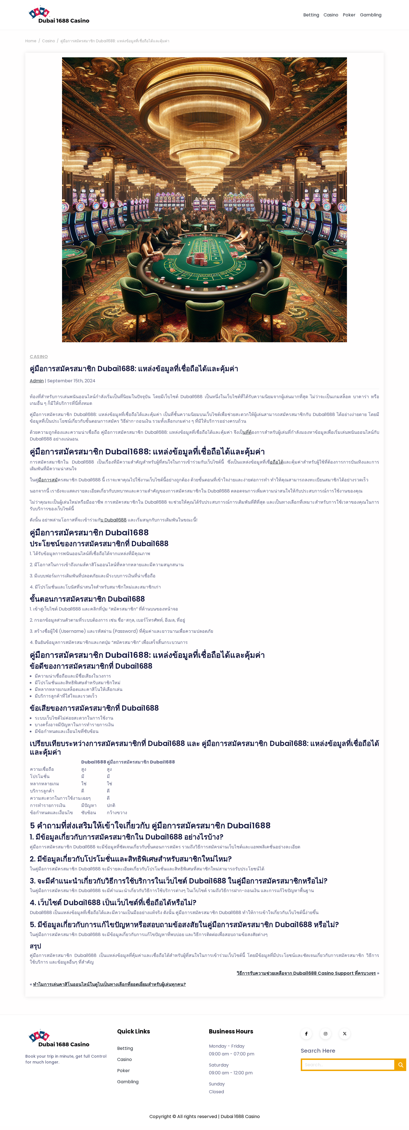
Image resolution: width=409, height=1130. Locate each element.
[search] (401, 1064)
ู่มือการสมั (48, 480)
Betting (311, 15)
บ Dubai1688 (113, 520)
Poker (349, 15)
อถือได (276, 462)
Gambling (370, 15)
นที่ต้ (247, 432)
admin (37, 381)
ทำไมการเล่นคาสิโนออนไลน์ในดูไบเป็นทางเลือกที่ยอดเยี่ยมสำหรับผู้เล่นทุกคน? (109, 984)
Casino (331, 15)
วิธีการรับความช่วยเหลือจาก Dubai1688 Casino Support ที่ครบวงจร (306, 973)
